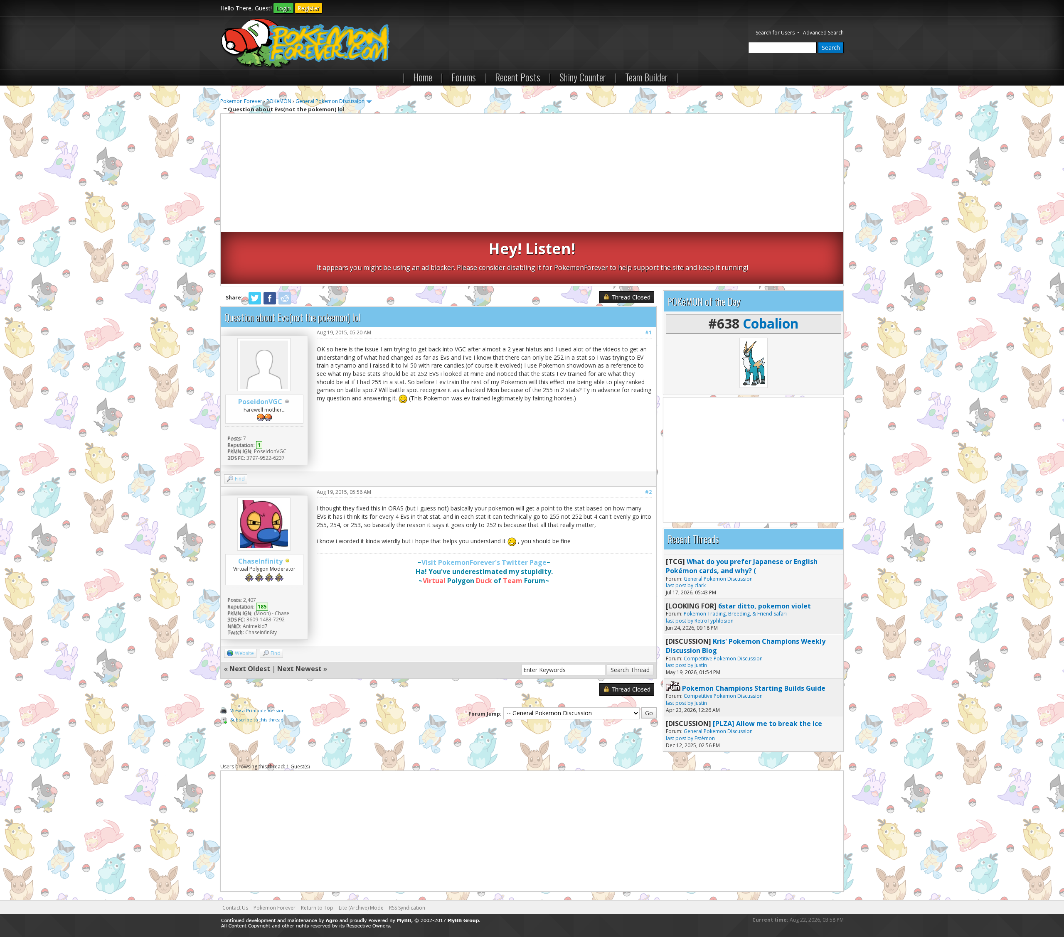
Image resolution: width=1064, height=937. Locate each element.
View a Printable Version (257, 710)
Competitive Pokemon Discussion (723, 658)
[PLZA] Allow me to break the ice (767, 723)
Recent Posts (517, 76)
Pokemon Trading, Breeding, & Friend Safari (735, 613)
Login (283, 8)
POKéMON (278, 101)
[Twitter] (254, 303)
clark (700, 585)
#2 (648, 491)
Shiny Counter (582, 76)
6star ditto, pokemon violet (764, 606)
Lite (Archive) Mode (361, 907)
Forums (463, 76)
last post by (679, 585)
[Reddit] (284, 303)
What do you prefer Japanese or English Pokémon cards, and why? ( (742, 566)
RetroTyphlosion (714, 620)
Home (422, 76)
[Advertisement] (532, 174)
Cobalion (770, 323)
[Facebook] (269, 303)
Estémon (705, 738)
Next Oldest (249, 668)
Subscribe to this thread (256, 719)
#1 (648, 332)
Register (309, 8)
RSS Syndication (407, 907)
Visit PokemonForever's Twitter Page (484, 562)
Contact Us (235, 907)
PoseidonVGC (260, 401)
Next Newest (299, 668)
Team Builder (646, 76)
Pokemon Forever (241, 101)
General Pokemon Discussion (330, 101)
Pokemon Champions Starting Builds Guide (753, 688)
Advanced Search (823, 32)
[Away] (287, 561)
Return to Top (317, 907)
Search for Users (775, 32)
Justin (701, 665)
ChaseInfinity (260, 561)
